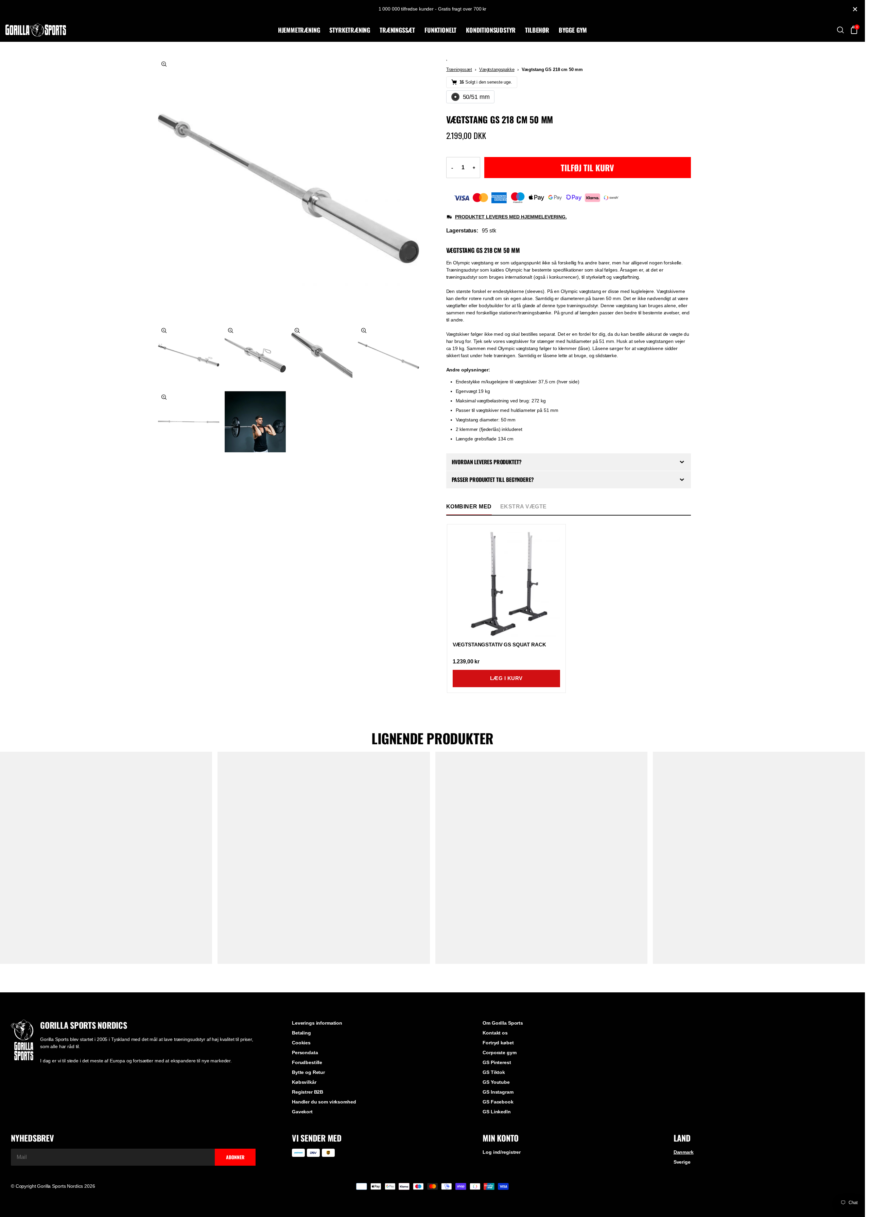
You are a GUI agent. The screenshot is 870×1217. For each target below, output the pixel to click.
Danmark (684, 1152)
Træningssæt (459, 69)
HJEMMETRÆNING (299, 29)
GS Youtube (496, 1082)
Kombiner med (469, 506)
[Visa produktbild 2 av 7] (188, 355)
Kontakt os (495, 1033)
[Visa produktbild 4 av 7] (321, 355)
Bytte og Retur (308, 1072)
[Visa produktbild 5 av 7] (388, 355)
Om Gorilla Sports (503, 1023)
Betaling (301, 1033)
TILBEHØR (537, 29)
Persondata (305, 1052)
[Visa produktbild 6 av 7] (188, 421)
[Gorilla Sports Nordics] (140, 30)
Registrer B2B (307, 1092)
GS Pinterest (497, 1062)
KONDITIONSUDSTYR (491, 29)
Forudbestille (307, 1062)
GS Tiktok (494, 1072)
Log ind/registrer (502, 1152)
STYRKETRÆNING (349, 29)
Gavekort (302, 1111)
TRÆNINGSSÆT (397, 29)
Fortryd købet (498, 1042)
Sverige (682, 1162)
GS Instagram (498, 1092)
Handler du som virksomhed (324, 1102)
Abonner (235, 1157)
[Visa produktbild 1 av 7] (288, 188)
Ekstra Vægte (523, 506)
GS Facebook (498, 1102)
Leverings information (317, 1023)
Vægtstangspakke (497, 69)
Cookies (301, 1042)
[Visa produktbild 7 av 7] (255, 421)
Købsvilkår (304, 1082)
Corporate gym (499, 1052)
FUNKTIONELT (440, 29)
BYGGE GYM (573, 29)
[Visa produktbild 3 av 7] (255, 355)
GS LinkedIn (496, 1111)
